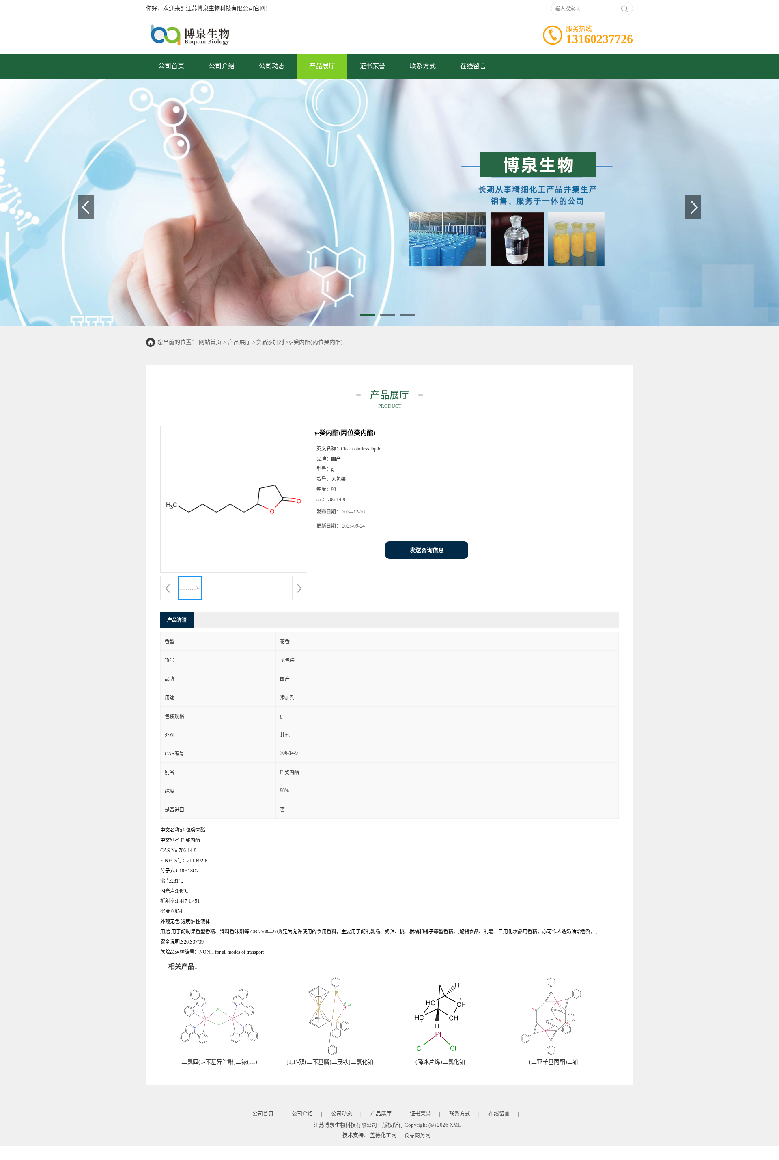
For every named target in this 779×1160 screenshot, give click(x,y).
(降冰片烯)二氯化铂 (440, 1062)
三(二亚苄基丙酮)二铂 (551, 1062)
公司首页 (171, 66)
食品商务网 (417, 1135)
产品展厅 (322, 66)
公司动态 (272, 66)
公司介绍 (222, 66)
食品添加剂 (270, 342)
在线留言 (473, 66)
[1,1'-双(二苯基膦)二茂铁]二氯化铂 (329, 1062)
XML (455, 1125)
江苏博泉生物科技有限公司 (345, 1125)
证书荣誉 (372, 66)
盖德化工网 (383, 1135)
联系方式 (423, 66)
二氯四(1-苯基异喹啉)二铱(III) (219, 1062)
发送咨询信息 (427, 550)
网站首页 (210, 342)
